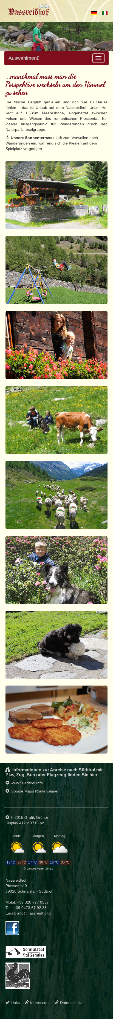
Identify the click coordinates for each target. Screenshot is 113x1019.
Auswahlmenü (24, 58)
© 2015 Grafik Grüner (29, 817)
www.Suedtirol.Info (27, 783)
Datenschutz (71, 1002)
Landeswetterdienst (40, 868)
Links (15, 1002)
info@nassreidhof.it (34, 913)
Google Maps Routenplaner (35, 791)
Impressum (40, 1002)
